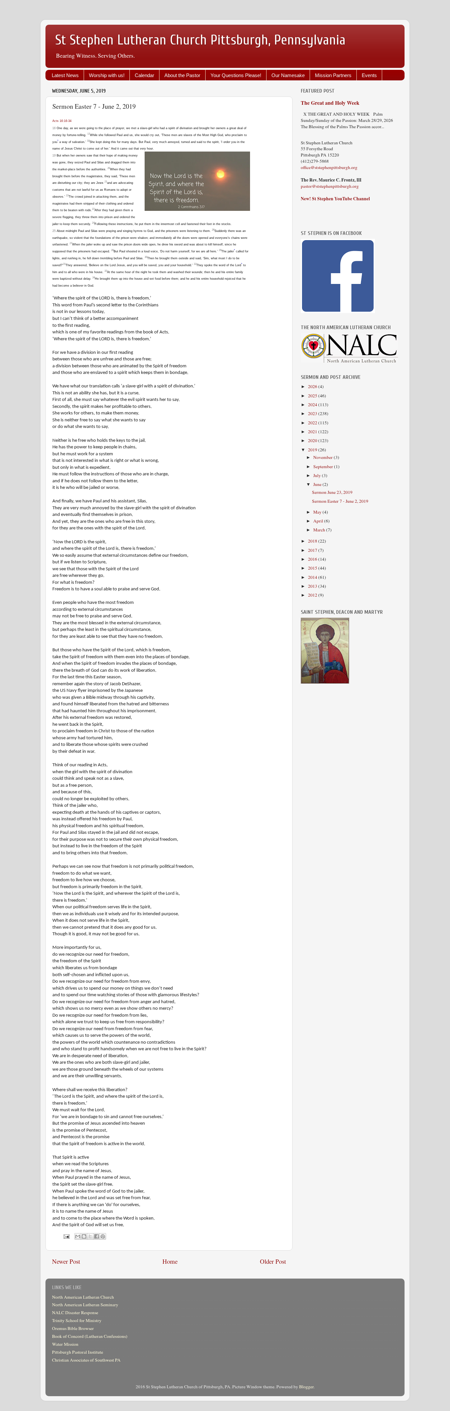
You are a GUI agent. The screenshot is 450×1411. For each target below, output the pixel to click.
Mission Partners (333, 75)
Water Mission (65, 1344)
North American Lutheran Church (83, 1297)
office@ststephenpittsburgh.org (329, 167)
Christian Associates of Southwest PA (86, 1360)
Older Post (273, 1261)
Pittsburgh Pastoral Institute (77, 1352)
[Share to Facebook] (96, 1236)
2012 (313, 595)
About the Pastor (182, 75)
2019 (313, 450)
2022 (313, 423)
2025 (313, 396)
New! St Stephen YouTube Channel (335, 198)
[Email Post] (65, 1236)
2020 (313, 440)
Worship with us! (107, 75)
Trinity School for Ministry (76, 1320)
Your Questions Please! (236, 75)
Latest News (65, 75)
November (323, 457)
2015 (313, 568)
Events (369, 75)
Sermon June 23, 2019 (332, 492)
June (318, 484)
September (323, 466)
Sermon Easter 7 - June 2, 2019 (340, 501)
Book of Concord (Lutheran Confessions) (89, 1336)
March (319, 530)
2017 (313, 550)
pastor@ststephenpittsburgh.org (330, 186)
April (318, 521)
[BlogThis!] (84, 1236)
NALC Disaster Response (75, 1312)
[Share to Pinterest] (102, 1236)
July (317, 475)
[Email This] (77, 1236)
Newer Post (66, 1261)
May (318, 512)
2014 (313, 577)
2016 (313, 559)
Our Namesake (288, 75)
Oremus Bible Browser (73, 1328)
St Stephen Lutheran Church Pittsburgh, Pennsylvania (200, 40)
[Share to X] (90, 1236)
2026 (313, 386)
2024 (313, 405)
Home (170, 1261)
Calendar (144, 75)
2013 (313, 586)
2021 (313, 432)
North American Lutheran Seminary (85, 1305)
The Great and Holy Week (330, 102)
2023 (313, 413)
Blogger (306, 1387)
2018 (313, 541)
